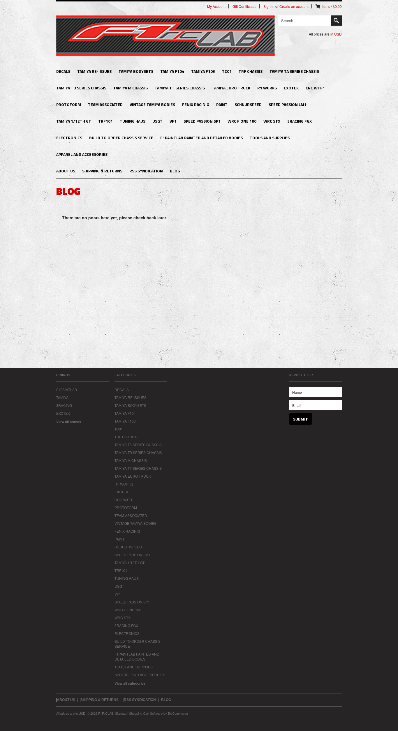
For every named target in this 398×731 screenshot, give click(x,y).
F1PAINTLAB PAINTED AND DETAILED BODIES (201, 138)
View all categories (130, 683)
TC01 (227, 71)
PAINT (222, 104)
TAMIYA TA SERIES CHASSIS (294, 71)
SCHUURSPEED (248, 104)
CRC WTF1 (315, 88)
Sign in (268, 6)
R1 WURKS (267, 88)
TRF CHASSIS (251, 71)
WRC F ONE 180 (242, 121)
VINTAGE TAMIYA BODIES (152, 104)
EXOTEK (291, 88)
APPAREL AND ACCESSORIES (82, 154)
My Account (216, 6)
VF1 (173, 121)
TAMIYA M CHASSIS (130, 88)
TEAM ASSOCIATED (105, 104)
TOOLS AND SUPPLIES (270, 138)
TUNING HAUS (132, 121)
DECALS (63, 71)
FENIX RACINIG (195, 104)
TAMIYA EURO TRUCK (231, 88)
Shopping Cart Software (146, 713)
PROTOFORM (68, 104)
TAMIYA (62, 397)
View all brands (68, 421)
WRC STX (271, 121)
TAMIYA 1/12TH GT (73, 121)
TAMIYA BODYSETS (136, 71)
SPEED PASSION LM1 (288, 104)
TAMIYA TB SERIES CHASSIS (81, 88)
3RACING (64, 405)
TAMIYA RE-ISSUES (94, 71)
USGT (157, 121)
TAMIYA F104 (172, 71)
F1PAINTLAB (66, 389)
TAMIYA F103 (203, 71)
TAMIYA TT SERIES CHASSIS (180, 88)
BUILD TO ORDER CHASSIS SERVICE (121, 138)
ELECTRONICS (69, 138)
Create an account (294, 6)
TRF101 (105, 121)
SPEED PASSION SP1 (202, 121)
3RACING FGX (299, 121)
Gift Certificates (244, 6)
